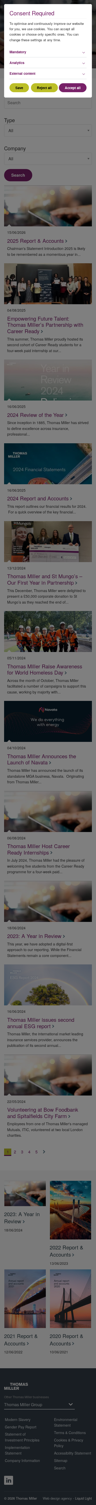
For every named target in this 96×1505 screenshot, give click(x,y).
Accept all (73, 87)
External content (22, 73)
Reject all (44, 87)
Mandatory (17, 51)
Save (19, 87)
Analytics (16, 62)
